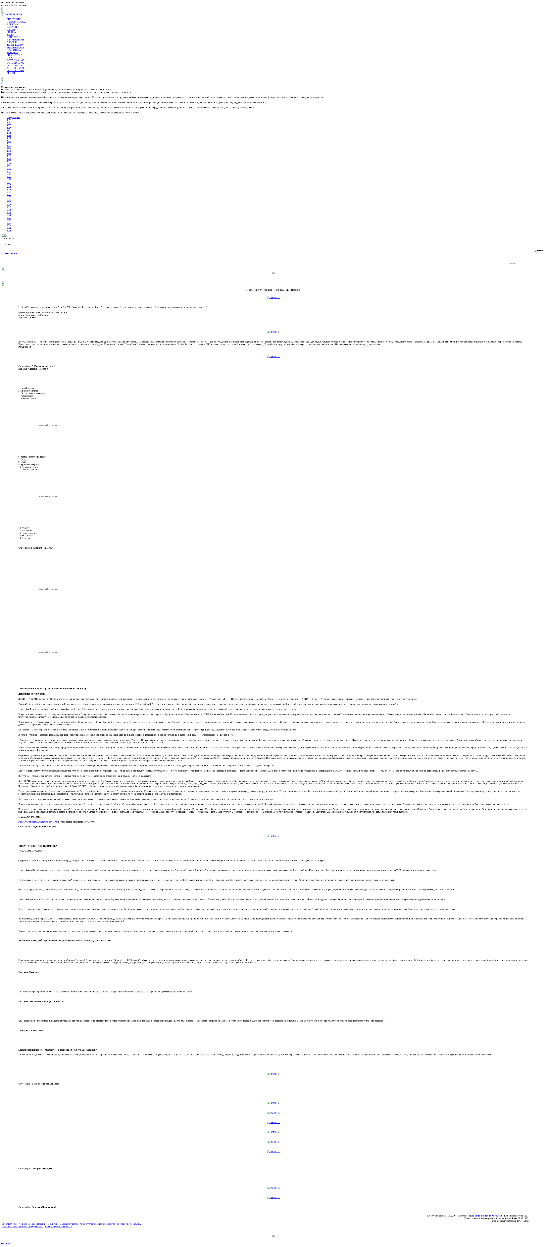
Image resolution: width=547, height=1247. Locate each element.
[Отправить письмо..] (3, 283)
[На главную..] (3, 285)
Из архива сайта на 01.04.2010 (486, 1216)
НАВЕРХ (5, 1243)
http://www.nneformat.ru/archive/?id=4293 (37, 822)
